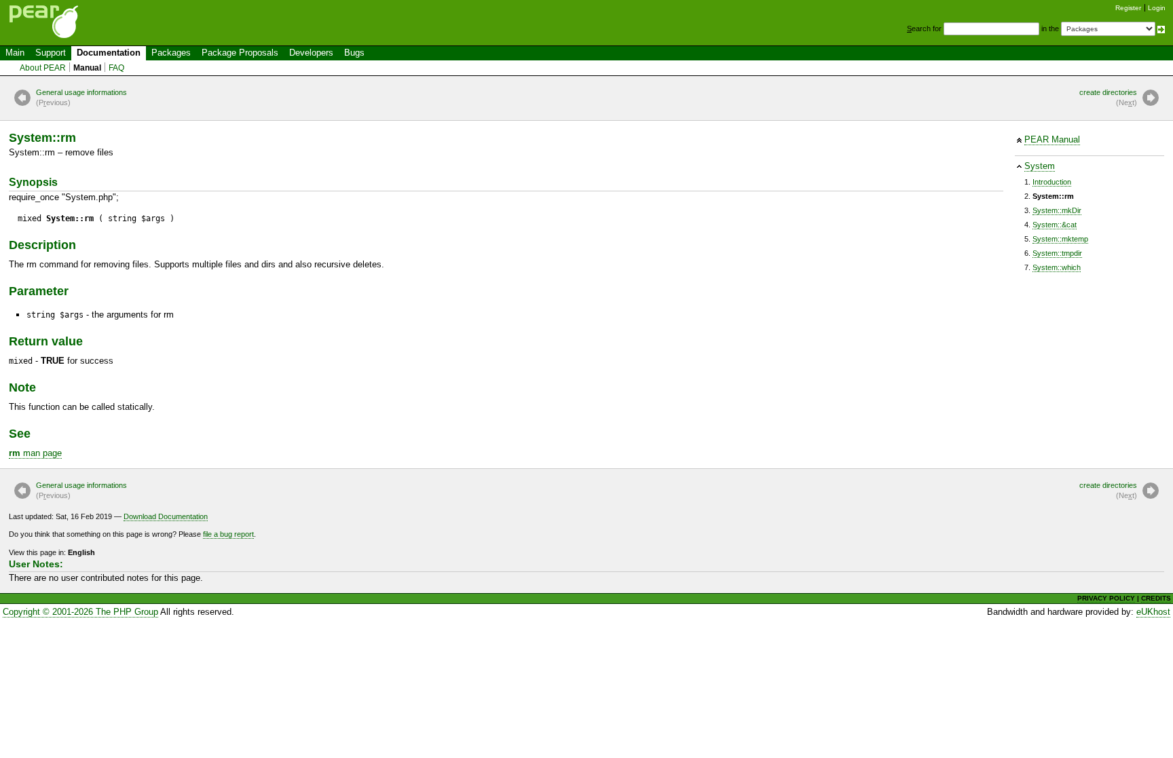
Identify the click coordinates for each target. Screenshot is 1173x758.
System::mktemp (1060, 239)
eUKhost (1153, 612)
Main (14, 53)
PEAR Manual (1052, 139)
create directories (1108, 97)
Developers (311, 53)
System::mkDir (1056, 210)
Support (50, 53)
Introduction (1051, 182)
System (1039, 166)
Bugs (354, 53)
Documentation (109, 53)
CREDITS (1156, 598)
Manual (87, 68)
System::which (1056, 267)
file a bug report (228, 534)
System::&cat (1054, 225)
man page (35, 453)
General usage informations (81, 97)
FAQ (116, 68)
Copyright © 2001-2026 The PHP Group (80, 612)
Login (1157, 8)
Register (1128, 8)
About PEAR (43, 68)
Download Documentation (166, 516)
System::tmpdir (1057, 253)
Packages (171, 53)
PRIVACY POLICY (1106, 598)
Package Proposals (240, 53)
